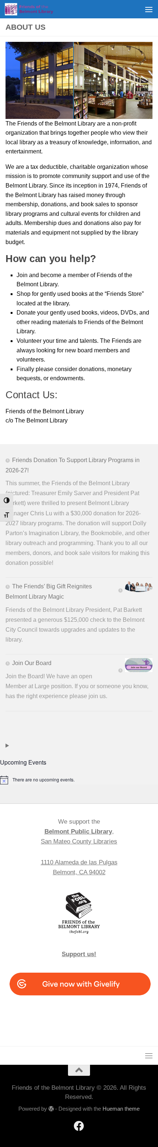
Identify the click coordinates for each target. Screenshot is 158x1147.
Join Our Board (31, 663)
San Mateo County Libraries (79, 841)
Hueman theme (121, 1109)
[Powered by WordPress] (51, 1109)
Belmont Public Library (78, 831)
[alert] (79, 780)
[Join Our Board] (135, 666)
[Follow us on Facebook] (79, 1126)
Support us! (79, 954)
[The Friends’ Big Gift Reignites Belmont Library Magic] (135, 588)
